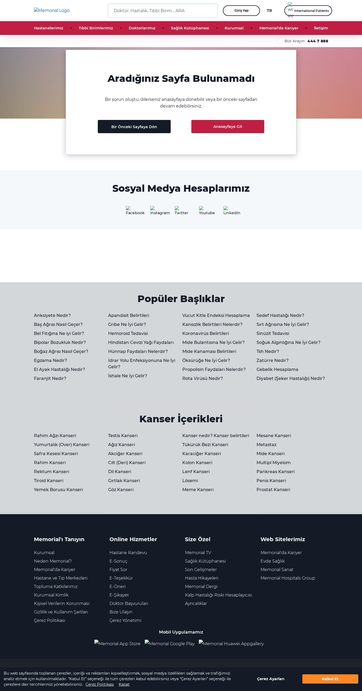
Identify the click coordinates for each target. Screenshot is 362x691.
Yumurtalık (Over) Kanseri (61, 444)
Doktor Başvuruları (128, 603)
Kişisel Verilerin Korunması (61, 603)
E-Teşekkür (121, 578)
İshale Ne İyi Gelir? (127, 375)
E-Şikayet (119, 595)
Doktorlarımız (142, 28)
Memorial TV (198, 552)
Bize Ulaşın (121, 611)
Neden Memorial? (53, 561)
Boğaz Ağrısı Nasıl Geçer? (61, 351)
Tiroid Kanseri (48, 480)
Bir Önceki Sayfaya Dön (134, 126)
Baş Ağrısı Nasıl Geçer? (58, 324)
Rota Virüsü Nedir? (202, 378)
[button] (211, 10)
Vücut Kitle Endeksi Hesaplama (216, 315)
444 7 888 (317, 41)
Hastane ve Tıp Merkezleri (60, 578)
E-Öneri (117, 586)
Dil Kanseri (119, 471)
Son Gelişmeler (201, 569)
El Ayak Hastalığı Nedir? (59, 369)
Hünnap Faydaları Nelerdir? (138, 351)
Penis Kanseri (271, 480)
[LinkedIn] (229, 212)
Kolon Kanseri (197, 462)
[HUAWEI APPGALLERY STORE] (233, 644)
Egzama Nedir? (50, 360)
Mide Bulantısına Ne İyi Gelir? (213, 342)
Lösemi (190, 480)
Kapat (124, 684)
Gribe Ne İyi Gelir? (127, 324)
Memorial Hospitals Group (288, 578)
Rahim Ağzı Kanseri (55, 435)
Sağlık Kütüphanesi (190, 28)
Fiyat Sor (118, 569)
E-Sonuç (118, 561)
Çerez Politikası (100, 684)
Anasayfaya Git (227, 126)
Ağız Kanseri (121, 444)
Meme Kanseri (198, 489)
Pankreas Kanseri (276, 471)
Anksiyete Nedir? (52, 315)
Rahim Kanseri (50, 462)
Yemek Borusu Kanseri (58, 489)
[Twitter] (181, 212)
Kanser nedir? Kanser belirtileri (215, 435)
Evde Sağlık (273, 561)
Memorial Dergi (201, 586)
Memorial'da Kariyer (278, 28)
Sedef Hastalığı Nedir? (280, 315)
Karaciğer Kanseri (201, 453)
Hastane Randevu (128, 552)
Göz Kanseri (121, 489)
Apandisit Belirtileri (128, 315)
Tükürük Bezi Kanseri (205, 444)
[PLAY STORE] (170, 644)
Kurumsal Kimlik (51, 595)
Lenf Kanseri (196, 471)
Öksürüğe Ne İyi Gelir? (206, 360)
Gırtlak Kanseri (124, 480)
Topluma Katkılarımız (56, 586)
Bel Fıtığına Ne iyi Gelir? (59, 333)
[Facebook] (132, 212)
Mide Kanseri (271, 453)
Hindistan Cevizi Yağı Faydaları (141, 342)
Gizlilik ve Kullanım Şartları (61, 611)
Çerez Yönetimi (125, 620)
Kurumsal (234, 28)
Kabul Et (330, 678)
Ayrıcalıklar (196, 603)
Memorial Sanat (277, 569)
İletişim (321, 28)
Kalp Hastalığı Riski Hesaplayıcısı (218, 595)
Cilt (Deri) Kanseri (126, 462)
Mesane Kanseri (274, 435)
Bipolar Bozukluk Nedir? (60, 342)
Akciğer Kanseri (125, 453)
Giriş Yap (242, 10)
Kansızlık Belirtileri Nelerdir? (212, 324)
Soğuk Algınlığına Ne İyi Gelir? (288, 342)
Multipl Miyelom (274, 462)
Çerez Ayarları (270, 678)
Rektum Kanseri (51, 471)
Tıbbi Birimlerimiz (96, 28)
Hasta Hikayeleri (201, 578)
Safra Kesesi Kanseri (56, 453)
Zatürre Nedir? (273, 360)
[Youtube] (205, 212)
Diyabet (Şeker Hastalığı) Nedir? (291, 378)
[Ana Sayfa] (52, 10)
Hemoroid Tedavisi (128, 333)
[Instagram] (156, 212)
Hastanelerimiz (48, 28)
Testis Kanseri (123, 435)
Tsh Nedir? (268, 351)
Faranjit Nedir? (50, 378)
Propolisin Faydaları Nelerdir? (214, 369)
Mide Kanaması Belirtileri (209, 351)
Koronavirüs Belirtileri (205, 333)
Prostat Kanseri (273, 489)
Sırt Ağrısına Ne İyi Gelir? (283, 324)
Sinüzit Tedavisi (273, 333)
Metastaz (266, 444)
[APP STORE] (119, 644)
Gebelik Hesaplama (277, 369)
